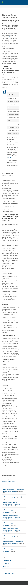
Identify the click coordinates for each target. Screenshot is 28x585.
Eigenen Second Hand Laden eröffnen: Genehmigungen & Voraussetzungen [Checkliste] (12, 510)
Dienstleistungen (7, 560)
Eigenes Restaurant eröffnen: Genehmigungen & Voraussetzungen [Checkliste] (12, 504)
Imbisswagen (11, 36)
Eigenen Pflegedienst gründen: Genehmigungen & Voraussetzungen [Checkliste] (12, 517)
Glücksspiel (6, 566)
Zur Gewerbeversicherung (8, 481)
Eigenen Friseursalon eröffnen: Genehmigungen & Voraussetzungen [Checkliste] (12, 523)
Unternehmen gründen (8, 573)
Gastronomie (6, 563)
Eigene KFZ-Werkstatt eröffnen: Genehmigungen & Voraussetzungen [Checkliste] (12, 549)
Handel (4, 570)
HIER (9, 157)
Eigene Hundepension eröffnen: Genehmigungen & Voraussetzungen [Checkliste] (12, 530)
